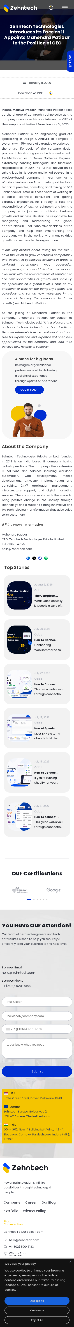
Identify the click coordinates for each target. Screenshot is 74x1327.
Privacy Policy (34, 1210)
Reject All (37, 1320)
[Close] (70, 1261)
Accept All (37, 1301)
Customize (37, 1310)
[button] (51, 8)
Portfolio (11, 1210)
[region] (37, 1293)
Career (31, 1202)
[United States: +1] (6, 1029)
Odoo (38, 590)
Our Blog (48, 1202)
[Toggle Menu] (65, 7)
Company (12, 1202)
